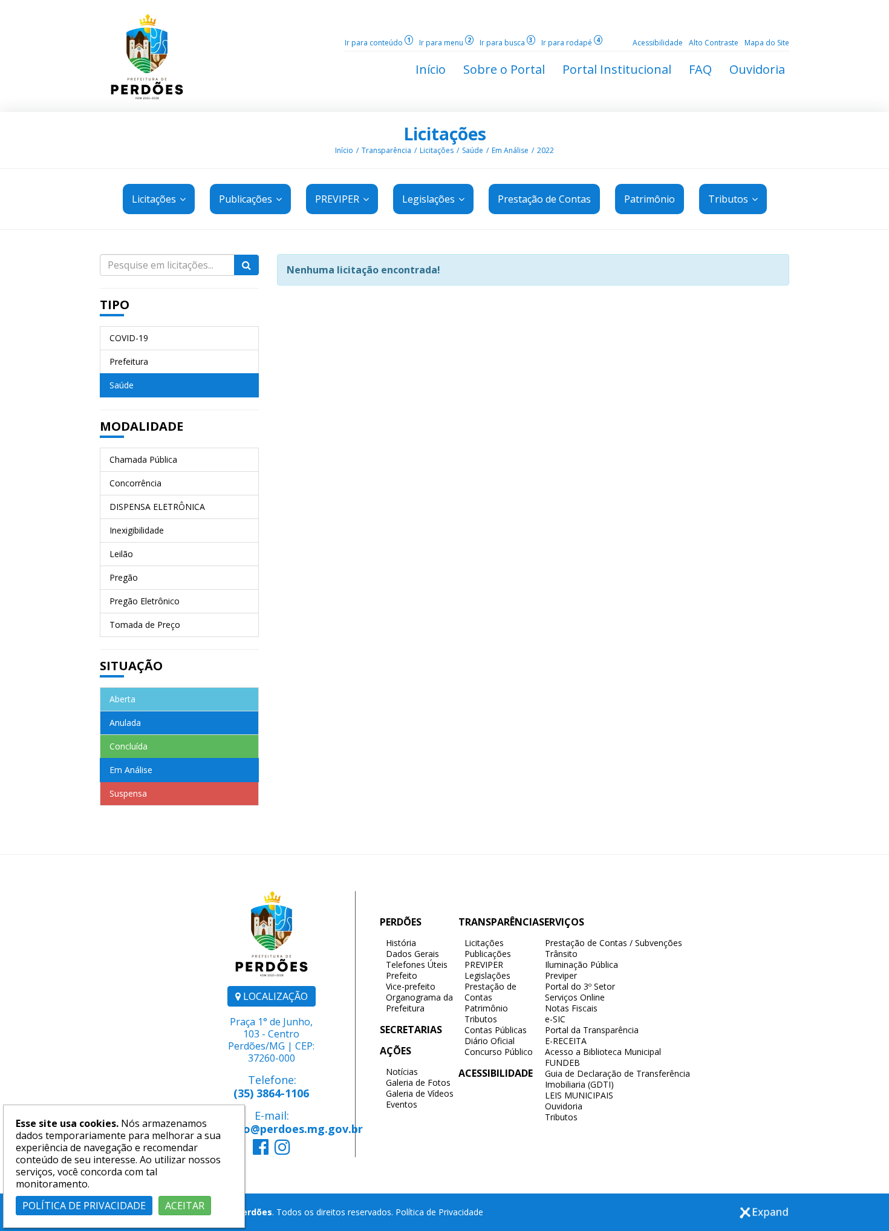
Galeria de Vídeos (420, 1093)
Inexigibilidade (136, 530)
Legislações (429, 199)
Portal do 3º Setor (580, 986)
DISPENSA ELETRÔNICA (157, 506)
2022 (545, 150)
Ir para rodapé (570, 43)
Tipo (114, 304)
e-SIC (555, 1019)
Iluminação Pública (581, 964)
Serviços (561, 922)
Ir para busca (506, 43)
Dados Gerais (412, 953)
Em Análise (510, 150)
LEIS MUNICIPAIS (579, 1095)
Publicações (247, 199)
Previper (561, 975)
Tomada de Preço (144, 624)
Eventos (401, 1104)
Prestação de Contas (490, 992)
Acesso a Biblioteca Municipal (603, 1051)
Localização (274, 996)
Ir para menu (445, 43)
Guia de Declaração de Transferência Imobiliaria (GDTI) (617, 1079)
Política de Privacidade (439, 1212)
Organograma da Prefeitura (419, 1002)
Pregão (123, 577)
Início (344, 150)
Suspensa (128, 793)
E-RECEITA (566, 1041)
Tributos (729, 199)
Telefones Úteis (417, 964)
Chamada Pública (143, 459)
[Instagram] (282, 1150)
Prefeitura (128, 361)
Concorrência (135, 483)
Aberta (122, 699)
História (401, 943)
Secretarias (411, 1029)
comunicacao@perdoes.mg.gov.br (271, 1129)
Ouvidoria (563, 1106)
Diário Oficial (489, 1041)
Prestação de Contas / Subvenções (613, 943)
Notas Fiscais (571, 1008)
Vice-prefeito (410, 986)
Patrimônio (486, 1008)
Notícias (402, 1071)
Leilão (121, 554)
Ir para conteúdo (378, 43)
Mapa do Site (766, 43)
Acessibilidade (658, 43)
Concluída (128, 746)
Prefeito (401, 975)
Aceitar (184, 1205)
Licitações (444, 133)
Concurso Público (498, 1051)
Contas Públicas (495, 1030)
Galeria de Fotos (418, 1082)
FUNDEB (562, 1062)
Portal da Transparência (592, 1030)
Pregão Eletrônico (144, 601)
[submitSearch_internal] (246, 265)
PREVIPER (338, 199)
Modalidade (141, 426)
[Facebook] (261, 1150)
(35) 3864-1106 (271, 1093)
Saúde (472, 150)
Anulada (125, 722)
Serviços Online (575, 997)
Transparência (386, 150)
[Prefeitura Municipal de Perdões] (147, 55)
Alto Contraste (713, 43)
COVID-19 (128, 338)
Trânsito (561, 953)
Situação (131, 666)
